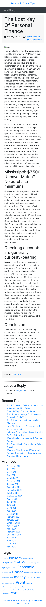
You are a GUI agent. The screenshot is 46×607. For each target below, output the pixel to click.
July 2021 (11, 502)
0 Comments (35, 39)
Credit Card (21, 562)
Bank (5, 558)
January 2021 (13, 520)
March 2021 (12, 514)
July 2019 (11, 537)
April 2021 (11, 511)
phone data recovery (8, 583)
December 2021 (14, 487)
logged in (20, 390)
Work (13, 593)
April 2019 (11, 546)
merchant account (7, 578)
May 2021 (11, 508)
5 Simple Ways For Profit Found (21, 411)
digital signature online (9, 568)
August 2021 (12, 499)
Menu (9, 9)
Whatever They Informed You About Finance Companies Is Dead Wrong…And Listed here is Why (24, 453)
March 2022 (12, 478)
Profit (20, 582)
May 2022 (11, 472)
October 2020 (13, 523)
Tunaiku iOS (5, 593)
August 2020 (13, 526)
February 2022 (13, 481)
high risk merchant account (32, 572)
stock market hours (20, 587)
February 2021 (13, 517)
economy (6, 572)
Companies (7, 562)
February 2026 (13, 466)
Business (15, 558)
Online (39, 578)
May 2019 (11, 543)
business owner (28, 558)
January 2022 (13, 484)
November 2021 (14, 490)
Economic (25, 567)
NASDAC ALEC (31, 578)
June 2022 (12, 469)
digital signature (34, 563)
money (20, 577)
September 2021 (14, 496)
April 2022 (12, 475)
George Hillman (32, 36)
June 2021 (11, 505)
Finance (17, 374)
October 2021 (13, 493)
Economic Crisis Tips (23, 3)
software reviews (7, 587)
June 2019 (11, 540)
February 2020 (13, 531)
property (29, 583)
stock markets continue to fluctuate (13, 590)
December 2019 (14, 534)
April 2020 (12, 529)
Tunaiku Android (30, 590)
